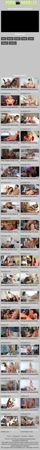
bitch (22, 305)
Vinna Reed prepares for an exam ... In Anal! (30, 428)
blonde (10, 39)
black (35, 127)
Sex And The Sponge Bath (29, 374)
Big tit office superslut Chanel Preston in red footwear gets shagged (10, 321)
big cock (30, 127)
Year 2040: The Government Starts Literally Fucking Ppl (10, 339)
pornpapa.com (6, 93)
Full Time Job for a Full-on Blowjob (10, 249)
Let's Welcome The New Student (10, 428)
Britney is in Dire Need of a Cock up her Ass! (10, 214)
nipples (28, 145)
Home (9, 436)
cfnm (12, 412)
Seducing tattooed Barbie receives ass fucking (10, 374)
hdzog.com (24, 271)
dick (3, 39)
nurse (31, 39)
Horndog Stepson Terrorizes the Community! (10, 232)
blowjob (17, 91)
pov (2, 430)
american (24, 127)
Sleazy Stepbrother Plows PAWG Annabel (10, 196)
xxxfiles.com (25, 378)
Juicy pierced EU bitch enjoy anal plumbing (30, 303)
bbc (22, 341)
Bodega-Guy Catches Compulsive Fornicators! (10, 392)
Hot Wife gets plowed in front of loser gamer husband (10, 89)
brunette (6, 109)
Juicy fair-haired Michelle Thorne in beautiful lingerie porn (10, 303)
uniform (12, 43)
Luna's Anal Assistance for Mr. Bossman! (30, 339)
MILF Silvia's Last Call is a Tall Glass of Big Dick (30, 178)
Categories (16, 436)
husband (4, 91)
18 (29, 305)
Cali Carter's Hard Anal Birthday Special (30, 410)
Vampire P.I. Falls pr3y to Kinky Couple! (10, 267)
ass (2, 163)
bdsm (6, 163)
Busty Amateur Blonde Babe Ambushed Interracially (30, 125)
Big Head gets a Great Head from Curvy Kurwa (10, 410)
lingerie (3, 305)
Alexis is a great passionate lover (30, 160)
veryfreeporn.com (27, 289)
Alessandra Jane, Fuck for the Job (30, 285)
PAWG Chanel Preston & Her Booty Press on (30, 107)
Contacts (24, 436)
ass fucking (8, 376)
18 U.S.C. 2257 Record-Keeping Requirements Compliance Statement (20, 440)
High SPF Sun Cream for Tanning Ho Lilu (10, 178)
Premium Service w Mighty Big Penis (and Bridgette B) (30, 214)
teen (31, 305)
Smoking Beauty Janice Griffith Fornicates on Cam (30, 196)
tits (13, 91)
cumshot (32, 198)
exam (22, 430)
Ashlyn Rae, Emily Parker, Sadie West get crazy (30, 267)
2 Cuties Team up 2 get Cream (30, 249)
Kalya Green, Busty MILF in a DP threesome (10, 356)
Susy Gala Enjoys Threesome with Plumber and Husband (30, 356)
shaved (4, 43)
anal (2, 216)
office (3, 323)
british (17, 39)
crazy (22, 269)
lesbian (32, 269)
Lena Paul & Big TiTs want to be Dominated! (30, 232)
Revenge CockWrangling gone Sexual (10, 143)
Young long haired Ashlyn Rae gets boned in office (30, 321)
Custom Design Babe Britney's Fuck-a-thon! (10, 107)
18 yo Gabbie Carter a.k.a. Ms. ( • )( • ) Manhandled (10, 160)
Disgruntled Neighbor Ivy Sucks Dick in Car (10, 285)
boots (12, 269)
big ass (10, 163)
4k (21, 287)
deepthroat (14, 109)
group (27, 269)
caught (14, 198)
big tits (9, 91)
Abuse (31, 436)
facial (24, 39)
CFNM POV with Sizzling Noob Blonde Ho (30, 143)
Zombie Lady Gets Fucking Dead (10, 125)
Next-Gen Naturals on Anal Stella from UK (30, 89)
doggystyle (18, 341)
